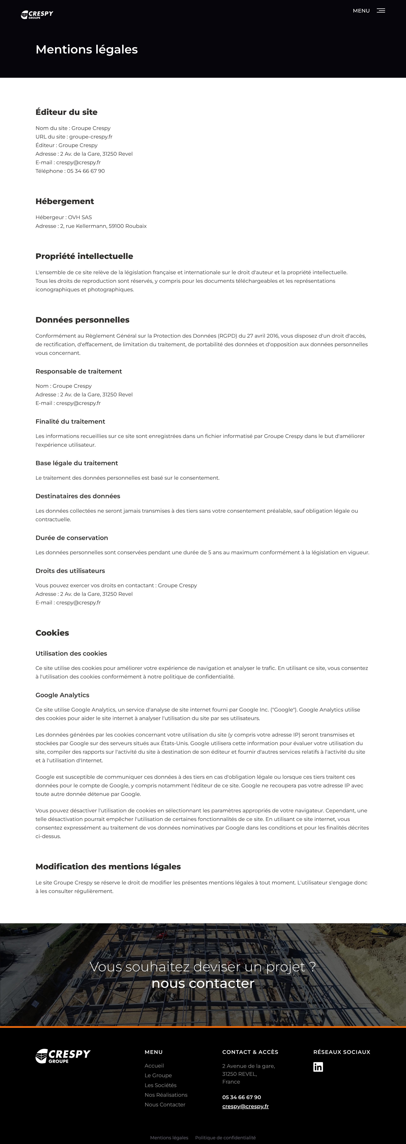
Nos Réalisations (166, 1095)
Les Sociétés (161, 1085)
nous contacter (203, 983)
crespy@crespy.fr (245, 1106)
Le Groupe (158, 1075)
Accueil (154, 1065)
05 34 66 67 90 (241, 1097)
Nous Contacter (165, 1104)
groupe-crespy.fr (90, 136)
